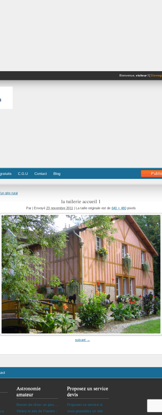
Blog (57, 173)
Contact (40, 173)
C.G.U (23, 173)
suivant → (82, 340)
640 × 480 (119, 208)
